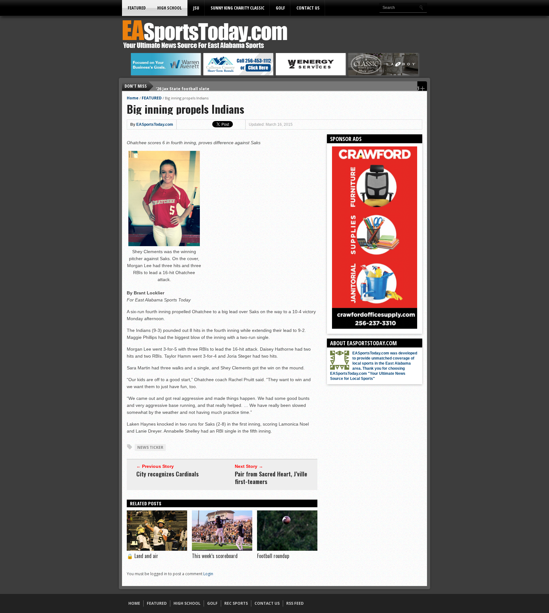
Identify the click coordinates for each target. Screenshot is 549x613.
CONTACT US (308, 8)
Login (208, 573)
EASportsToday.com (154, 124)
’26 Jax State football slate (182, 86)
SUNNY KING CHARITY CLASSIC (237, 8)
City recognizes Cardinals (167, 474)
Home (133, 98)
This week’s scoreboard (215, 556)
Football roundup (273, 556)
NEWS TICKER (150, 447)
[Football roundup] (287, 549)
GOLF (280, 8)
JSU (196, 8)
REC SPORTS (236, 603)
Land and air (142, 556)
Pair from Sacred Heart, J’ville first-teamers (271, 477)
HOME (134, 603)
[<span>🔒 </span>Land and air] (157, 549)
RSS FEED (295, 603)
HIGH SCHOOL (169, 8)
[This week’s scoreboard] (222, 549)
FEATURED (137, 8)
